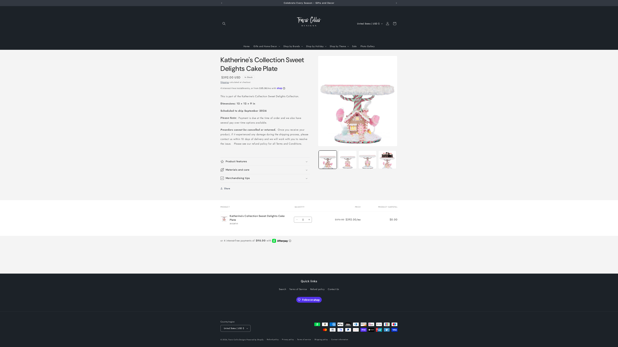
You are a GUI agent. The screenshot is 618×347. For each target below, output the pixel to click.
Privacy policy (288, 339)
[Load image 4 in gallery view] (387, 160)
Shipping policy (321, 339)
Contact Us (333, 289)
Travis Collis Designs (237, 339)
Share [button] (227, 188)
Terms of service (304, 339)
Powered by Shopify (255, 339)
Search (282, 289)
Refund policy (317, 289)
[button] (224, 23)
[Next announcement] (396, 3)
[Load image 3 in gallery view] (367, 160)
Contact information (339, 339)
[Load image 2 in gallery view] (347, 160)
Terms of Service (298, 289)
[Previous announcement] (221, 3)
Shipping (224, 82)
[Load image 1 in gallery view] (328, 160)
